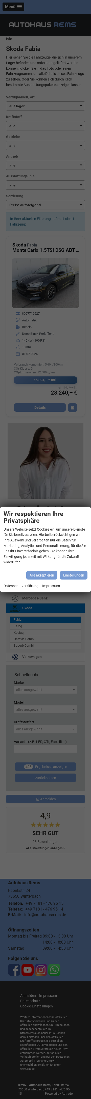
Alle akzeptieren (42, 575)
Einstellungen (73, 575)
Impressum (51, 586)
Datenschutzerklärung (21, 586)
